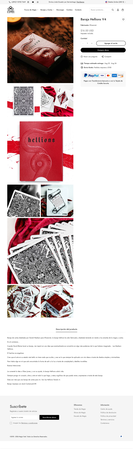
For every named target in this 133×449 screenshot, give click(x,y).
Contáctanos (105, 423)
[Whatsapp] (38, 2)
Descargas (60, 10)
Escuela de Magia (80, 416)
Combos (69, 10)
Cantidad (84, 38)
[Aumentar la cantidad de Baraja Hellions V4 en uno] (92, 43)
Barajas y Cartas (46, 10)
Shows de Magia (80, 412)
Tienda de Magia (80, 409)
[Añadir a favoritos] (123, 19)
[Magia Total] (11, 10)
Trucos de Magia (30, 10)
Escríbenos (80, 2)
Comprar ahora (103, 50)
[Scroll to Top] (129, 437)
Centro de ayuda (106, 409)
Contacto (78, 10)
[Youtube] (33, 2)
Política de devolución (108, 412)
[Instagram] (28, 2)
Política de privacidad (108, 416)
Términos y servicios (107, 419)
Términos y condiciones (29, 423)
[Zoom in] (69, 21)
